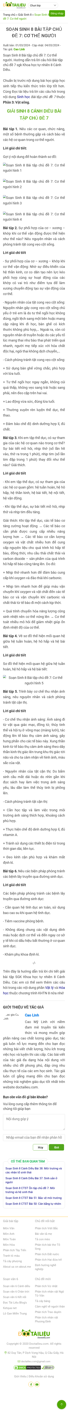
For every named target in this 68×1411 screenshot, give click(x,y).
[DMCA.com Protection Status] (27, 1368)
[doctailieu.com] (34, 1334)
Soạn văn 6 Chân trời (16, 1291)
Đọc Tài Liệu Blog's (15, 1302)
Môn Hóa (9, 1244)
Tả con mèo (42, 1239)
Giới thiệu (20, 1376)
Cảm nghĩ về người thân (50, 1306)
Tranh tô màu (11, 1255)
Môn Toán (9, 1239)
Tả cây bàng (42, 1301)
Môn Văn (8, 1228)
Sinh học (23, 97)
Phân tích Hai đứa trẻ (48, 1259)
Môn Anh (8, 1234)
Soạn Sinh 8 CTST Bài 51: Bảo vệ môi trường (33, 1198)
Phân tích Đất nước (47, 1254)
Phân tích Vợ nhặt (46, 1286)
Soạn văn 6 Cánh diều (16, 1286)
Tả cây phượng (12, 1261)
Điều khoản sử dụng (41, 1376)
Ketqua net (10, 1308)
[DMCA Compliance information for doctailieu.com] (48, 1368)
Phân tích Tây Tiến (14, 1250)
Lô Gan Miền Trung (15, 1313)
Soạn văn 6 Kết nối (14, 1297)
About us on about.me (17, 1266)
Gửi (56, 1147)
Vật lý (49, 988)
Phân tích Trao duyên (48, 1312)
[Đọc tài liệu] (31, 1384)
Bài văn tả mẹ (43, 1234)
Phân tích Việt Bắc (46, 1228)
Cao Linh (32, 1015)
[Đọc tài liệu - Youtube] (37, 1384)
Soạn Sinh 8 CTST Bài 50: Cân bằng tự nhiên (33, 1203)
